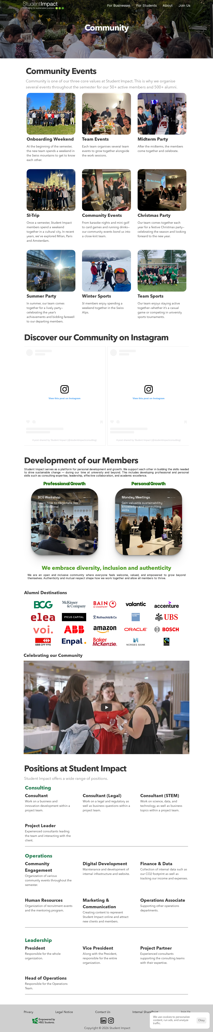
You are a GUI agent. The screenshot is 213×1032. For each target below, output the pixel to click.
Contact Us (102, 1012)
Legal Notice (64, 1012)
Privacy (28, 1012)
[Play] (106, 707)
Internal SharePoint (145, 1012)
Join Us (184, 6)
